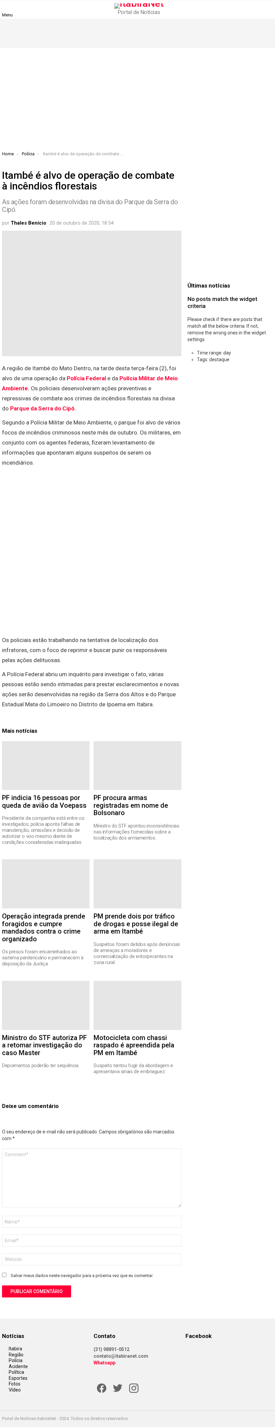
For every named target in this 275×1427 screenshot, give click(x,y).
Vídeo (15, 1390)
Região (16, 1354)
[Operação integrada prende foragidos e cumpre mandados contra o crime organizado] (46, 883)
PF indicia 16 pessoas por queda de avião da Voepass (44, 801)
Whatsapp (104, 1362)
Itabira (15, 1348)
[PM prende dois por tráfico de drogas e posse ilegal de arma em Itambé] (137, 883)
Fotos (14, 1383)
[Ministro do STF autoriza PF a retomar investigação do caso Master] (46, 1005)
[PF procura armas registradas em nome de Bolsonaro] (137, 765)
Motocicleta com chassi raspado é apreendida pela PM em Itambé (134, 1045)
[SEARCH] (269, 9)
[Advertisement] (137, 101)
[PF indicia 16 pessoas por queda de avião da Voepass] (46, 765)
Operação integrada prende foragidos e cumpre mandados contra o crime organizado (43, 927)
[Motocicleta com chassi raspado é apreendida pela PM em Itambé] (137, 1005)
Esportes (18, 1378)
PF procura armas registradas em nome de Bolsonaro (131, 805)
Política (16, 1372)
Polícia (15, 1360)
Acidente (18, 1366)
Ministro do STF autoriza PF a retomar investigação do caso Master (44, 1045)
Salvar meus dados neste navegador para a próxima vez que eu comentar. (82, 1275)
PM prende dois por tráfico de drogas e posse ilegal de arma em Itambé (136, 923)
